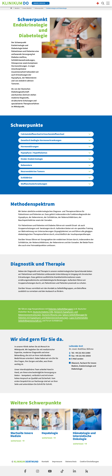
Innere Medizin (39, 3)
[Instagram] (38, 471)
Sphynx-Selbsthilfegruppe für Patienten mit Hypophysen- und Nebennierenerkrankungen (52, 316)
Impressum (57, 461)
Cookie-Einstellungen (89, 461)
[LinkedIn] (74, 471)
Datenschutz (71, 461)
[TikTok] (62, 471)
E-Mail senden (77, 358)
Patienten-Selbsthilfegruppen (60, 308)
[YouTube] (50, 471)
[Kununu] (87, 471)
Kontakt (45, 461)
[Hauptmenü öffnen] (108, 3)
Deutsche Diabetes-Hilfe (43, 311)
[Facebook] (25, 471)
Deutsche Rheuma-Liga (51, 314)
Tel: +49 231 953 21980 (80, 352)
